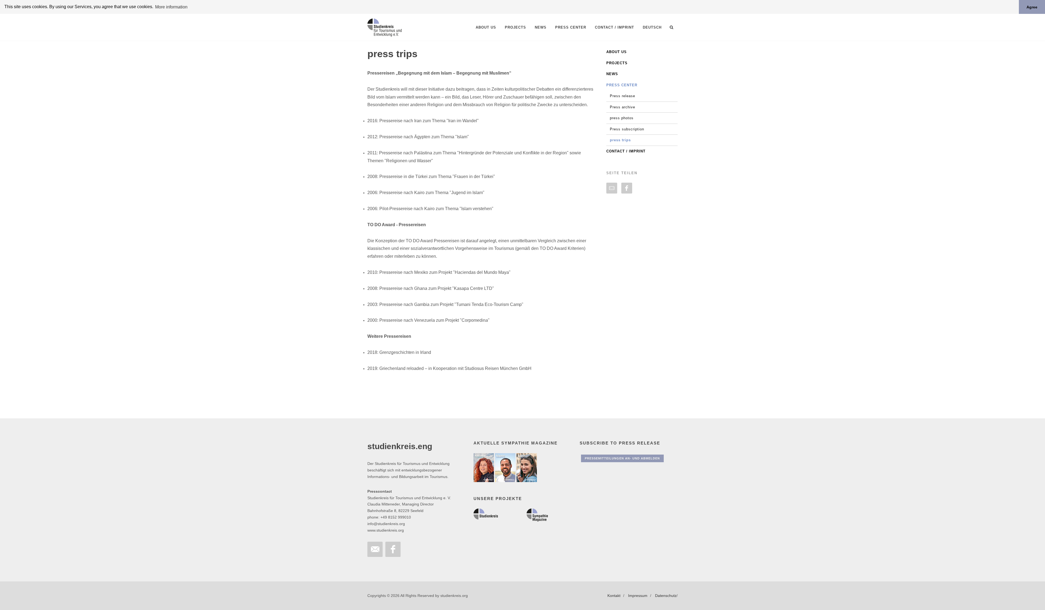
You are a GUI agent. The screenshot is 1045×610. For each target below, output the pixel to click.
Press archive (622, 107)
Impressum (637, 595)
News (612, 74)
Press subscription (627, 129)
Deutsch (652, 27)
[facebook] (626, 188)
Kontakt (613, 595)
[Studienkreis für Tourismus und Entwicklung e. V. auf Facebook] (393, 549)
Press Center (621, 85)
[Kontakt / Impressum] (375, 549)
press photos (622, 118)
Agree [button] (1031, 7)
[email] (611, 188)
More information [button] (171, 7)
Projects (617, 63)
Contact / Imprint (626, 151)
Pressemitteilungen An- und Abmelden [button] (622, 458)
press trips (620, 140)
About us (616, 52)
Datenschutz (666, 595)
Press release (622, 96)
